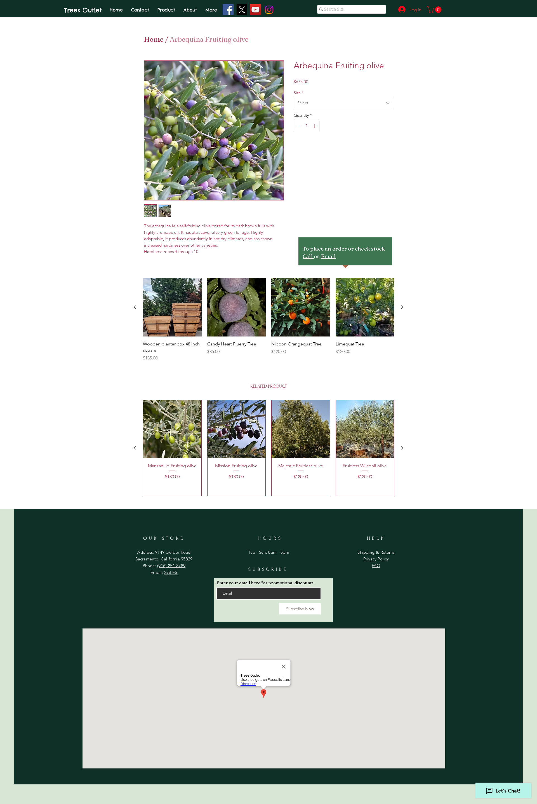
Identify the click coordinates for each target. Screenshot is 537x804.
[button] (435, 9)
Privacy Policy (376, 559)
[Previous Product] (134, 306)
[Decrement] (298, 126)
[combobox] (343, 103)
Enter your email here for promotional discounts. (265, 583)
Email (328, 256)
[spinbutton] (307, 126)
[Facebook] (228, 9)
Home (154, 39)
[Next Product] (402, 306)
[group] (268, 319)
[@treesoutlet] (241, 9)
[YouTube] (255, 9)
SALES (171, 572)
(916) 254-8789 (171, 565)
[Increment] (315, 126)
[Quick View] (172, 307)
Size (298, 92)
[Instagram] (269, 9)
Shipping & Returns (375, 552)
